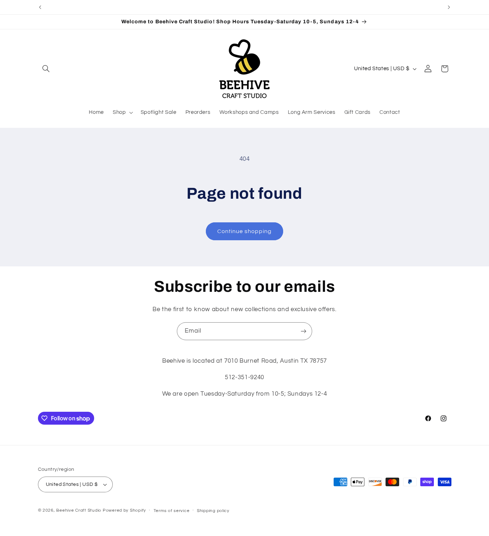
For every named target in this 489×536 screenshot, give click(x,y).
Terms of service (172, 511)
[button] (46, 69)
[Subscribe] (303, 331)
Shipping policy (213, 511)
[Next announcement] (449, 7)
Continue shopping (244, 231)
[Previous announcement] (40, 7)
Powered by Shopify (124, 510)
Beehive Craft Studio (78, 510)
